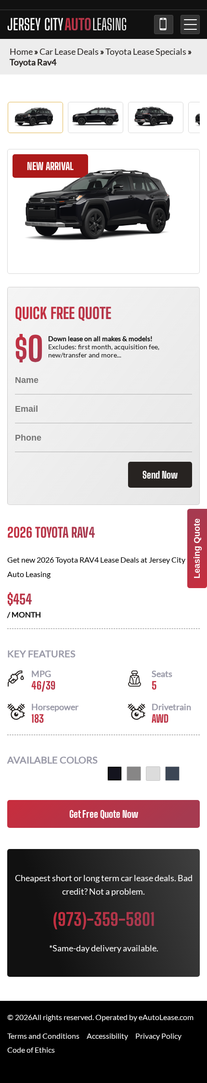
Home (21, 51)
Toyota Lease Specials (145, 51)
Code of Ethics (31, 1049)
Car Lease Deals (69, 51)
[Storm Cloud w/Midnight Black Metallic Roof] (172, 773)
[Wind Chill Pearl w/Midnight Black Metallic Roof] (153, 773)
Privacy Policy (158, 1035)
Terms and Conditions (43, 1035)
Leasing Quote (197, 548)
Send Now (160, 474)
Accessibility (107, 1035)
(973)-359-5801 (163, 24)
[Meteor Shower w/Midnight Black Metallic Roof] (134, 773)
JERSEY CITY (67, 24)
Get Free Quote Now (103, 814)
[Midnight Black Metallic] (114, 773)
